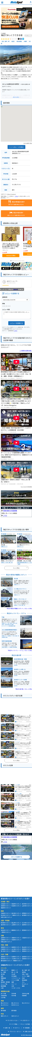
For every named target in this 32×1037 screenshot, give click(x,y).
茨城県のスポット (6, 913)
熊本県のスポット (6, 958)
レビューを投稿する (16, 323)
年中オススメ (15, 1005)
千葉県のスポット (16, 915)
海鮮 (12, 982)
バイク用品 (14, 1024)
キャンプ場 (4, 984)
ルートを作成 (26, 1024)
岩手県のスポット (27, 903)
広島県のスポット (6, 949)
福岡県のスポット (6, 956)
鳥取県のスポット (6, 947)
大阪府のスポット (27, 937)
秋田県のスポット (16, 905)
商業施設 (3, 978)
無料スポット (4, 1016)
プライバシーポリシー (16, 1031)
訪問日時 (4, 297)
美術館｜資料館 (5, 982)
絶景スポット (4, 970)
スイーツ (13, 984)
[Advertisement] (16, 521)
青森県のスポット (16, 903)
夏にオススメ (15, 1003)
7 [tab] (19, 260)
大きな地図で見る (27, 143)
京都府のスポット (16, 937)
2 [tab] (12, 260)
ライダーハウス (15, 988)
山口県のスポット (16, 949)
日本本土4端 (25, 993)
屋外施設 (13, 1010)
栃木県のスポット (16, 913)
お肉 (12, 986)
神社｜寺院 (25, 974)
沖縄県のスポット (18, 960)
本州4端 (13, 995)
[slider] (6, 306)
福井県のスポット (6, 924)
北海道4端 (4, 995)
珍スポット (25, 984)
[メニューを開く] (2, 2)
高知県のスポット (27, 951)
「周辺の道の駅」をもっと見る (23, 689)
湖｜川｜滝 (14, 972)
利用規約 (27, 1028)
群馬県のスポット (27, 913)
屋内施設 (3, 1010)
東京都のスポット (27, 915)
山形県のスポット (27, 905)
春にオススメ (4, 1003)
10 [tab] (23, 260)
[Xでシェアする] (19, 39)
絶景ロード (14, 970)
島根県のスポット (16, 947)
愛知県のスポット (27, 930)
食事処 (24, 972)
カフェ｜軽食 (26, 976)
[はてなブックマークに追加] (23, 39)
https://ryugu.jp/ (11, 194)
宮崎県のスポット (27, 958)
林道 (23, 978)
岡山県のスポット (27, 947)
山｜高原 (3, 972)
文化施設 (13, 976)
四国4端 (24, 995)
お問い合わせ (28, 1031)
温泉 (2, 976)
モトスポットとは (12, 1020)
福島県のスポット (6, 907)
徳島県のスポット (27, 949)
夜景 (2, 980)
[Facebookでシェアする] (21, 39)
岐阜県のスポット (6, 930)
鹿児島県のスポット (6, 960)
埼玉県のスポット (6, 915)
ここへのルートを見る (16, 147)
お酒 (2, 988)
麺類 (23, 986)
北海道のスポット (6, 903)
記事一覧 (7, 1028)
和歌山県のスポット (6, 941)
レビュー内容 (6, 309)
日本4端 (13, 993)
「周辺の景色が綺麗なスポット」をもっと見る (19, 608)
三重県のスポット (6, 932)
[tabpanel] (11, 243)
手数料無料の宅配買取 (10, 511)
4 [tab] (15, 260)
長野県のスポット (27, 924)
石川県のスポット (27, 922)
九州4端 (3, 997)
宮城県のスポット (6, 905)
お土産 (13, 974)
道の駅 (3, 974)
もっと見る (16, 568)
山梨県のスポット (16, 924)
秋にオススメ (26, 1003)
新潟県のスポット (6, 922)
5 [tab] (16, 260)
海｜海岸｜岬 (26, 970)
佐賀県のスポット (16, 956)
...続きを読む (15, 97)
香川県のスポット (6, 951)
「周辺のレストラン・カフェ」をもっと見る (19, 650)
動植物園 (3, 986)
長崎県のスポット (27, 956)
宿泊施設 (24, 980)
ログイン (15, 289)
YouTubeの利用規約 (26, 487)
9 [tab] (22, 260)
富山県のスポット (16, 922)
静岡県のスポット (16, 930)
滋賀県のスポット (6, 937)
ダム (23, 982)
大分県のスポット (16, 958)
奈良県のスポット (16, 939)
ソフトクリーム (15, 978)
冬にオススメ (4, 1005)
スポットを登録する (16, 857)
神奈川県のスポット (6, 917)
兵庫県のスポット (6, 939)
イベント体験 (15, 980)
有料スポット (15, 1016)
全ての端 (3, 993)
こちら (16, 196)
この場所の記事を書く (26, 350)
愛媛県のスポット (16, 951)
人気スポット (26, 1020)
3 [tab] (13, 260)
